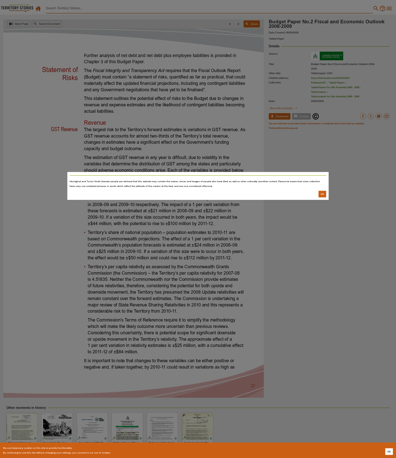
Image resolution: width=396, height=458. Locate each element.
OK (322, 194)
